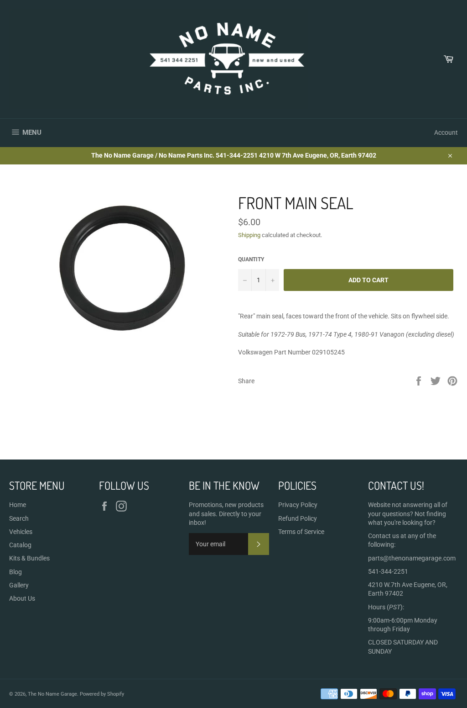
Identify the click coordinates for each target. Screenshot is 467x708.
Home (17, 504)
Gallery (19, 585)
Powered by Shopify (102, 694)
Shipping (249, 235)
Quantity (251, 259)
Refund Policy (297, 518)
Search (19, 518)
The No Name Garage (52, 694)
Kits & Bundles (29, 558)
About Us (22, 598)
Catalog (20, 545)
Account (446, 132)
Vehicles (20, 531)
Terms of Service (301, 531)
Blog (15, 572)
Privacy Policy (297, 504)
